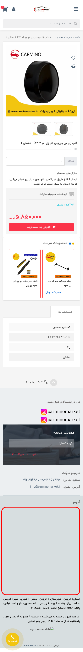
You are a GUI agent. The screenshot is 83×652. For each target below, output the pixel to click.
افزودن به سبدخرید (39, 227)
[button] (7, 9)
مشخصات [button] (65, 312)
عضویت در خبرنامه (26, 454)
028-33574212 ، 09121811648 (41, 480)
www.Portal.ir (31, 646)
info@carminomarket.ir (45, 487)
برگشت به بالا (37, 382)
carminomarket (64, 412)
